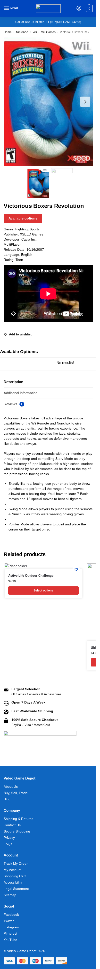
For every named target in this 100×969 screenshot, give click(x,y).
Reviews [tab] (13, 404)
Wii (35, 32)
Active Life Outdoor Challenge (30, 575)
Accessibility (13, 882)
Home (8, 32)
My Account (12, 870)
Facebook (11, 914)
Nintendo (22, 32)
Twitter (9, 921)
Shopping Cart (15, 876)
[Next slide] (85, 102)
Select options (43, 590)
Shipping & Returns (18, 819)
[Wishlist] (76, 569)
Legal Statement (16, 889)
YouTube (10, 940)
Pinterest (10, 933)
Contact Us (12, 825)
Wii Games (48, 32)
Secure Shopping (17, 831)
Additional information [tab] (20, 393)
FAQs (8, 844)
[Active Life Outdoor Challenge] (43, 566)
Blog (7, 799)
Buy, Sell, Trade (16, 793)
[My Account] (79, 8)
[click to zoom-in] (50, 101)
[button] (89, 8)
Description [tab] (13, 382)
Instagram (11, 927)
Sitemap (10, 895)
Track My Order (16, 863)
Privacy (9, 838)
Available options (22, 218)
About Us (11, 786)
